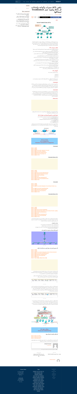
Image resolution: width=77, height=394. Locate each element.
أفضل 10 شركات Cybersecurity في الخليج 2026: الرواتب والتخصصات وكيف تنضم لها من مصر (22, 17)
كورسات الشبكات (39, 386)
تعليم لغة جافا (34, 377)
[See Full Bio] (47, 345)
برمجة (41, 1)
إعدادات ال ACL (49, 349)
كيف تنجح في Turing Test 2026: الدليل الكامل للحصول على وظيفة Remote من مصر (22, 19)
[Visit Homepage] (58, 2)
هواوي (36, 389)
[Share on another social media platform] (39, 17)
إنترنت (48, 1)
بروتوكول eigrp (42, 377)
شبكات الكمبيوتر (45, 1)
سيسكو (47, 14)
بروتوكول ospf (38, 377)
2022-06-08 (51, 14)
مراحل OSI (42, 389)
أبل (37, 371)
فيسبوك (39, 383)
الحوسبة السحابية (36, 374)
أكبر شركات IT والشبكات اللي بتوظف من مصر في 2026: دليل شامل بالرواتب (22, 24)
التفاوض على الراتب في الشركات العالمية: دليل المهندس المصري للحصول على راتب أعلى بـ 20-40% (22, 14)
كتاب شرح (34, 383)
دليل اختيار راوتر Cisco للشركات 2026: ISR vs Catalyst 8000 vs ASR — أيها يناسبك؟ (22, 26)
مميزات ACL (42, 349)
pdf (39, 371)
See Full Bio (49, 345)
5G (43, 371)
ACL (54, 349)
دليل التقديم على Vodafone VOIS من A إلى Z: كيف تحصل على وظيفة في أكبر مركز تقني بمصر (22, 22)
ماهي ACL (46, 349)
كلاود (30, 1)
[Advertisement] (44, 105)
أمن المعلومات (38, 1)
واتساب (34, 389)
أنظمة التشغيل (33, 1)
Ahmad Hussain (57, 14)
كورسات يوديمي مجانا (35, 386)
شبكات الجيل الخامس (35, 380)
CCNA (49, 14)
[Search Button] (16, 1)
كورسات (24, 1)
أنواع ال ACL (52, 349)
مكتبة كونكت (27, 1)
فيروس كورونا (42, 383)
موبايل (39, 389)
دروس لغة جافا (42, 380)
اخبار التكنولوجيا (52, 1)
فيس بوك (37, 383)
